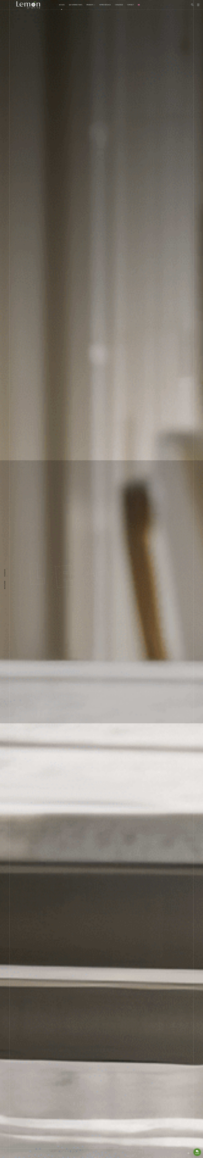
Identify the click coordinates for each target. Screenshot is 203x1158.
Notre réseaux (105, 5)
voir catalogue (102, 600)
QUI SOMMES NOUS (75, 5)
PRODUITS (89, 5)
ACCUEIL (62, 5)
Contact (130, 5)
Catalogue (119, 5)
